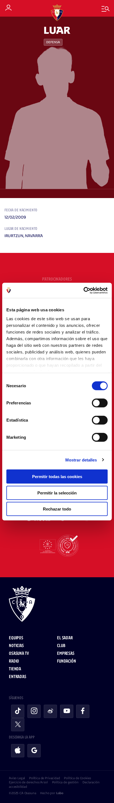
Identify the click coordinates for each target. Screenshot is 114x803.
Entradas (17, 676)
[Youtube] (66, 711)
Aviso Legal (17, 778)
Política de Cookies (77, 778)
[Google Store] (34, 750)
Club (61, 645)
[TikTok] (17, 711)
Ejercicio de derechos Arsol (28, 782)
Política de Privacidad (44, 778)
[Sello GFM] (56, 546)
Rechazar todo (57, 509)
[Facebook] (82, 711)
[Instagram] (34, 711)
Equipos (16, 638)
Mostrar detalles (81, 459)
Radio (14, 661)
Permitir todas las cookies (57, 476)
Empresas (65, 653)
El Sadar (65, 638)
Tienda (15, 669)
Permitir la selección (57, 492)
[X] (17, 724)
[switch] (100, 403)
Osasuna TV (18, 653)
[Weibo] (50, 711)
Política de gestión (65, 782)
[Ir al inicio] (57, 604)
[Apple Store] (17, 750)
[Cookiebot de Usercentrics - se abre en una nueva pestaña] (83, 290)
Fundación (66, 661)
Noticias (16, 645)
